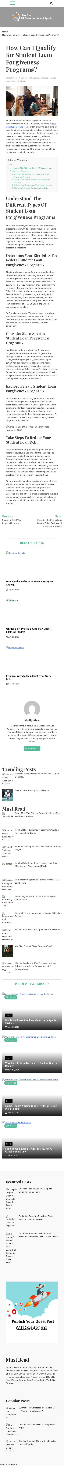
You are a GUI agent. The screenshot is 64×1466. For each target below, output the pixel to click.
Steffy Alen (12, 78)
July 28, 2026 (13, 637)
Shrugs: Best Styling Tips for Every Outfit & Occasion (30, 1374)
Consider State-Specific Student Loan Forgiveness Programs (32, 181)
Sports (8, 1015)
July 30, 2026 (13, 590)
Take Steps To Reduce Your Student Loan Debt (31, 188)
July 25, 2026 (13, 684)
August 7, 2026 (13, 1027)
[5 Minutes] (32, 994)
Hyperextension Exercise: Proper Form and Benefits (30, 1377)
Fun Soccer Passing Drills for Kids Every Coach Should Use (28, 1150)
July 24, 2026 (12, 1113)
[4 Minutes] (32, 1037)
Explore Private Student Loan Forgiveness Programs (33, 185)
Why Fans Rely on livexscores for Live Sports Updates (31, 1064)
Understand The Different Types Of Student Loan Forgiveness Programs (31, 169)
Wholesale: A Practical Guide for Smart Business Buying (28, 630)
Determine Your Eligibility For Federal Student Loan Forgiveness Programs (32, 175)
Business (38, 78)
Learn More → (32, 748)
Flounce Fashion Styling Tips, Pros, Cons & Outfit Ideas (32, 1370)
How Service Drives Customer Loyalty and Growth (30, 583)
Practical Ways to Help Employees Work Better (28, 677)
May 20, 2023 (26, 78)
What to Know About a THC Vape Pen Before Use (29, 1367)
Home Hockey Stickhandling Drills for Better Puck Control (31, 1107)
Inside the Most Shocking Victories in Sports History (30, 1022)
